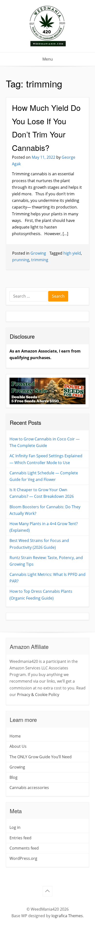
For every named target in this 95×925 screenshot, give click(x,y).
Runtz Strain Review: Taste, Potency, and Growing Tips (46, 561)
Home (15, 736)
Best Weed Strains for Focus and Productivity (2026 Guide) (39, 544)
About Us (18, 746)
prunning (20, 259)
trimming (39, 259)
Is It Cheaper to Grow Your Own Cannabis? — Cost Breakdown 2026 (42, 493)
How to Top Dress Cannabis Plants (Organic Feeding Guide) (41, 595)
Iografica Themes (67, 915)
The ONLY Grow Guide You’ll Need (41, 756)
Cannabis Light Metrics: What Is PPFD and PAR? (48, 578)
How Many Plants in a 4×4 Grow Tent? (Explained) (44, 527)
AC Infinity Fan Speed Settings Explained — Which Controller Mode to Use (46, 459)
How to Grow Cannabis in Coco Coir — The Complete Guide (45, 442)
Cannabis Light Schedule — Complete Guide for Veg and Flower (44, 476)
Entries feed (20, 838)
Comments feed (24, 848)
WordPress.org (23, 858)
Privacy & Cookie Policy (38, 694)
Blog (14, 777)
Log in (15, 827)
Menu (47, 59)
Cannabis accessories (29, 787)
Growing (38, 253)
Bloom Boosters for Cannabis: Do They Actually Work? (45, 510)
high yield (72, 253)
